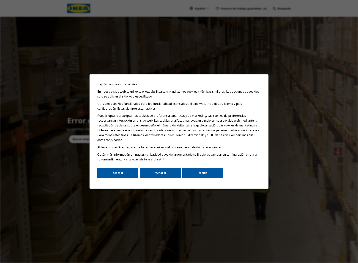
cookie (202, 173)
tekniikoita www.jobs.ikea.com (147, 91)
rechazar (160, 173)
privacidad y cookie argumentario (170, 154)
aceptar (118, 173)
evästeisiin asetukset (146, 159)
